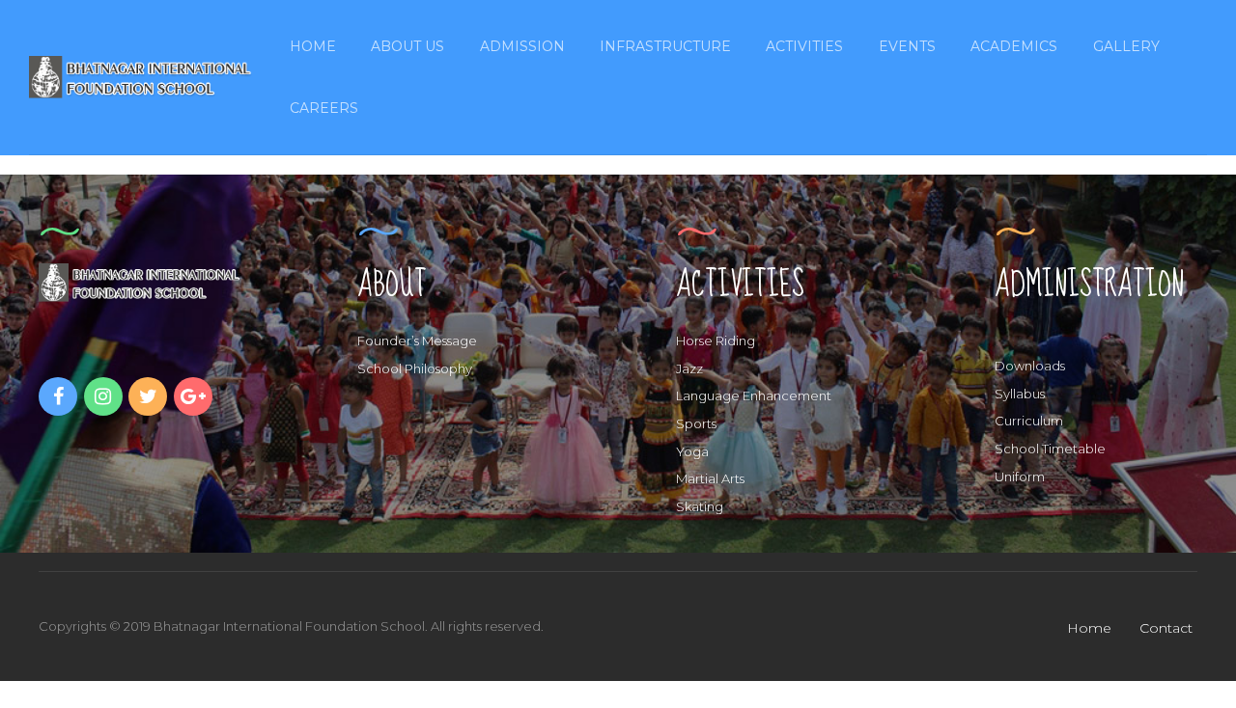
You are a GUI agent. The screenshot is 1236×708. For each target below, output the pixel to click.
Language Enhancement (753, 395)
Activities (804, 46)
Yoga (692, 451)
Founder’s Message (417, 340)
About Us (407, 46)
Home (313, 46)
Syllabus (1020, 393)
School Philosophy (414, 368)
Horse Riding (715, 340)
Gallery (1126, 46)
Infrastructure (665, 46)
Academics (1013, 46)
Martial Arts (710, 478)
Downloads (1030, 365)
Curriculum (1029, 420)
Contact (1166, 628)
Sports (696, 423)
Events (907, 46)
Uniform (1020, 476)
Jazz (689, 368)
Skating (699, 506)
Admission (522, 46)
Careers (324, 108)
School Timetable (1050, 448)
